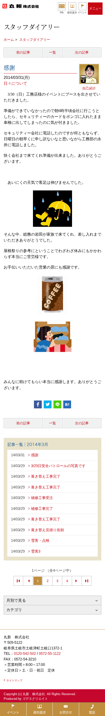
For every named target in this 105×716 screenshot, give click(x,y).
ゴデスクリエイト (35, 699)
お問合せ (65, 712)
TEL (62, 12)
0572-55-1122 (50, 653)
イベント (82, 12)
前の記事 (23, 52)
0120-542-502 (25, 653)
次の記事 (82, 52)
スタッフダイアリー (34, 40)
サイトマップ (14, 680)
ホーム (9, 40)
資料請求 (72, 12)
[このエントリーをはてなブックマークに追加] (67, 404)
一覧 (52, 52)
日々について (15, 83)
